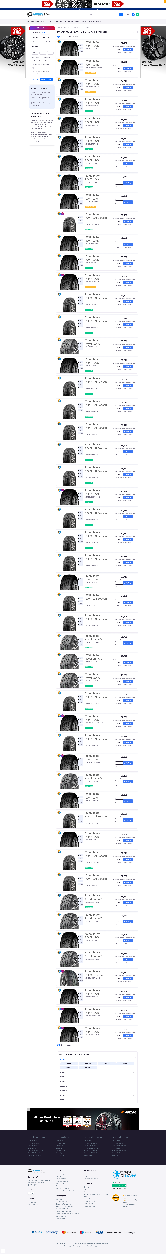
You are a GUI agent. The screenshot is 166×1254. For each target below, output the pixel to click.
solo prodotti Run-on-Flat (42, 64)
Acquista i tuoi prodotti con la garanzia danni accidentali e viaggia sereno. (83, 9)
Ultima (69, 36)
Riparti (36, 79)
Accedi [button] (127, 14)
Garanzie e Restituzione (63, 1204)
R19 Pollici (63, 1095)
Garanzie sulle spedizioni (64, 1211)
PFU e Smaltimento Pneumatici (65, 1206)
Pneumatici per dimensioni (94, 1137)
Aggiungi (128, 49)
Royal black (86, 27)
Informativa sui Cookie (63, 1216)
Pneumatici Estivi (61, 1183)
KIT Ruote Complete (74, 21)
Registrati (87, 1174)
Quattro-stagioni (76, 27)
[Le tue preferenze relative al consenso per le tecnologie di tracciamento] (3, 1251)
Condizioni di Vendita (62, 1209)
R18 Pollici (63, 1090)
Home (58, 27)
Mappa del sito (88, 1203)
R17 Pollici (63, 1086)
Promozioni (87, 1192)
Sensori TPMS (88, 1199)
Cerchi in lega (60, 1174)
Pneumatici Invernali (62, 1186)
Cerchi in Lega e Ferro (60, 21)
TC (96, 1246)
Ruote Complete (61, 1178)
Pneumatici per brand (120, 1137)
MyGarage (96, 21)
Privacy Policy (60, 1218)
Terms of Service (98, 1245)
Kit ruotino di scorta (62, 1181)
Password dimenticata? (91, 1178)
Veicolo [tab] (37, 32)
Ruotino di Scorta (87, 21)
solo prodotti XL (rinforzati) (42, 68)
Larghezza (34, 50)
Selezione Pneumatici (43, 28)
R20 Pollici (63, 1100)
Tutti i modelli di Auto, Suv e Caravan (67, 1191)
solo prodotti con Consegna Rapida (42, 72)
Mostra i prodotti (46, 79)
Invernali (42, 21)
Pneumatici (30, 21)
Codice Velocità (47, 57)
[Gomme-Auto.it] (38, 14)
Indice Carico (35, 57)
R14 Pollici (63, 1072)
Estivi (37, 21)
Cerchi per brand (62, 1137)
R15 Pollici (63, 1077)
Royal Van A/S (93, 342)
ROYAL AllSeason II (96, 217)
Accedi (86, 1176)
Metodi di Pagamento (62, 1201)
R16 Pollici (63, 1081)
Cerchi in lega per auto (36, 1137)
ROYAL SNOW (94, 973)
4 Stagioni (50, 21)
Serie (40, 50)
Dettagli (119, 49)
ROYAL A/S (92, 43)
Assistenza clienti (89, 1206)
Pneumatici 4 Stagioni (62, 1188)
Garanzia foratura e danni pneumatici (67, 1214)
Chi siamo (87, 1187)
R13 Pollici (63, 1059)
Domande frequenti (90, 1201)
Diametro (49, 50)
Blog (85, 1189)
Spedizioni (59, 1199)
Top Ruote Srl (83, 1246)
